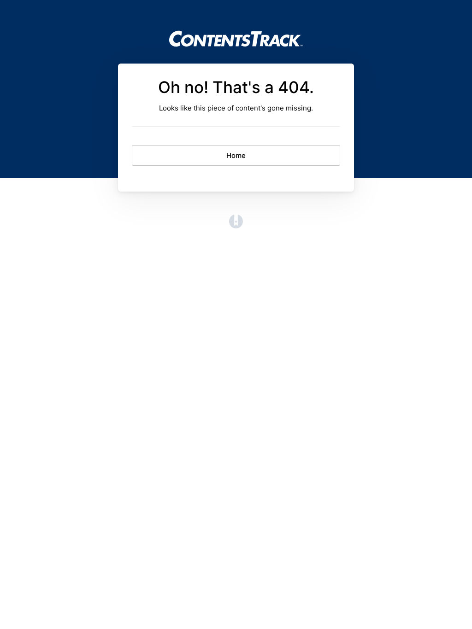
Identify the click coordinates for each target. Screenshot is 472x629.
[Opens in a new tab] (236, 225)
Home (236, 155)
